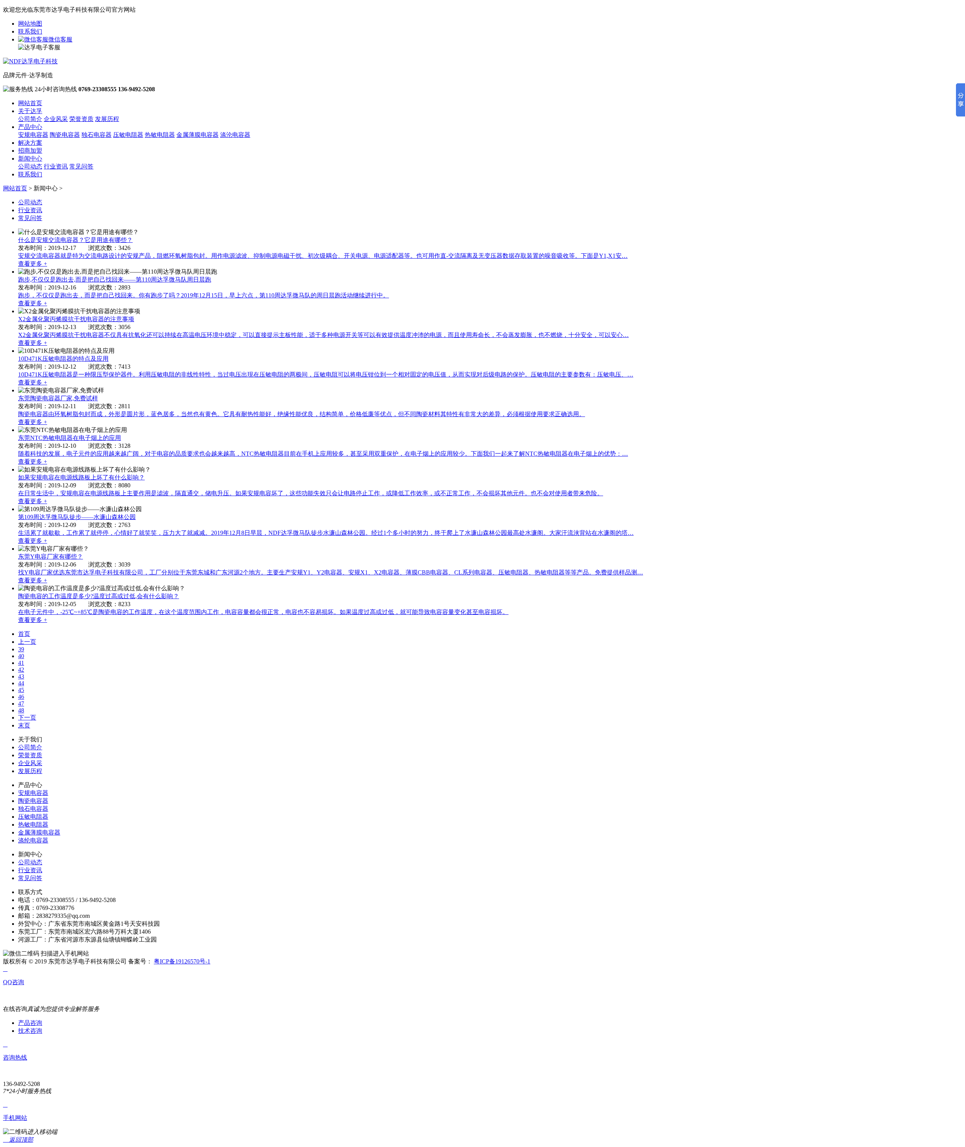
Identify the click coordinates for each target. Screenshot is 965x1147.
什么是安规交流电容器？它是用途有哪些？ (75, 240)
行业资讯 (56, 166)
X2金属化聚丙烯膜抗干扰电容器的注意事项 (76, 319)
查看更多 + (32, 263)
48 (21, 710)
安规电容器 (33, 135)
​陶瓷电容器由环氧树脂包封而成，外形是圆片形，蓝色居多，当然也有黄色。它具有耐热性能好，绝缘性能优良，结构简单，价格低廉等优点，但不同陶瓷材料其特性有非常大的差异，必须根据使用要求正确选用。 (301, 414)
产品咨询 (30, 1023)
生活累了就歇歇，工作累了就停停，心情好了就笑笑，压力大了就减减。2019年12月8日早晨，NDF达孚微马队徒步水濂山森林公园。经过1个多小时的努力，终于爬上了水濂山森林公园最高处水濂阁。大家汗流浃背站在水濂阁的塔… (326, 533)
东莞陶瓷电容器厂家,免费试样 (58, 398)
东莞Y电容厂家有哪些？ (50, 556)
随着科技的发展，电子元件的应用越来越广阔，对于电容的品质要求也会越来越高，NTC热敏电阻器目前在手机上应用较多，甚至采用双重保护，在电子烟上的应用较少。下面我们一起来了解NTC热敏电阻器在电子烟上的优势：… (323, 453)
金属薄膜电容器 (197, 135)
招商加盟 (30, 150)
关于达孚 (30, 111)
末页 (24, 725)
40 (21, 656)
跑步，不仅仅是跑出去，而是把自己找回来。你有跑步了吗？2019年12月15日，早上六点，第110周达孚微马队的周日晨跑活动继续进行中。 (203, 295)
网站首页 (30, 103)
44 (21, 683)
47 (21, 703)
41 (21, 663)
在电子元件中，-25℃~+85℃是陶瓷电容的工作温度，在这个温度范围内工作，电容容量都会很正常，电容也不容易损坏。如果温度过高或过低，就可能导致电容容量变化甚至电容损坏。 (263, 612)
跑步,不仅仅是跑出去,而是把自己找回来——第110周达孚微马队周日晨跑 (114, 279)
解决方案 (30, 142)
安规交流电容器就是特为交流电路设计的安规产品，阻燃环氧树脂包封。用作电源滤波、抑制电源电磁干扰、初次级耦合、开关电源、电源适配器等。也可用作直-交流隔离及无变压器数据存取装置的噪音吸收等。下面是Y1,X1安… (323, 256)
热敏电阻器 (160, 135)
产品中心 (30, 127)
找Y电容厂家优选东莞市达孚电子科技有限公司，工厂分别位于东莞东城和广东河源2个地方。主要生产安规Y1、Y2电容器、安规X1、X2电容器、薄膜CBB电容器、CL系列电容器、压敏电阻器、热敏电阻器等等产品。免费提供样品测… (330, 572)
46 (21, 697)
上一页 (27, 642)
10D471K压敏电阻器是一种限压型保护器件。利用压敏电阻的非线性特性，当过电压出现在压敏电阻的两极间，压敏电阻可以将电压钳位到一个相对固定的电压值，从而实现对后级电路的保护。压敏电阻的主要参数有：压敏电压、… (325, 374)
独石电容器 (96, 135)
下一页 (27, 717)
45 (21, 690)
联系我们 (30, 31)
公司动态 (30, 166)
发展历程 (107, 119)
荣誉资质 (81, 119)
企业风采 (56, 119)
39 (21, 649)
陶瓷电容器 (65, 135)
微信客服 (60, 39)
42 (21, 669)
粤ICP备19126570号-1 (182, 961)
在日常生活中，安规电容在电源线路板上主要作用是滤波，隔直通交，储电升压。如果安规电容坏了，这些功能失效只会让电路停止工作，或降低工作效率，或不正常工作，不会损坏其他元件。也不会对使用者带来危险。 (310, 493)
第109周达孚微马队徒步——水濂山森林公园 (77, 517)
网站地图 (30, 23)
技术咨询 (30, 1031)
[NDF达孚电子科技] (30, 61)
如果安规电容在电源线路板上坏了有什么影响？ (81, 477)
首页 (24, 634)
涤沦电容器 (235, 135)
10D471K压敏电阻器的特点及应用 (63, 358)
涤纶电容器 (33, 840)
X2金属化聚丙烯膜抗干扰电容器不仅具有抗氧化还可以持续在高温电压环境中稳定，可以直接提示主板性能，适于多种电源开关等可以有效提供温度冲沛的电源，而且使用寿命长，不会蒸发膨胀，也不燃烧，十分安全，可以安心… (323, 335)
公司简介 (30, 119)
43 (21, 676)
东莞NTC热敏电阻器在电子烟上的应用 (69, 438)
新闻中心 (30, 158)
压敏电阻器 (128, 135)
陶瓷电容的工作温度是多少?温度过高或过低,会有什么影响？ (98, 596)
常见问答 (81, 166)
